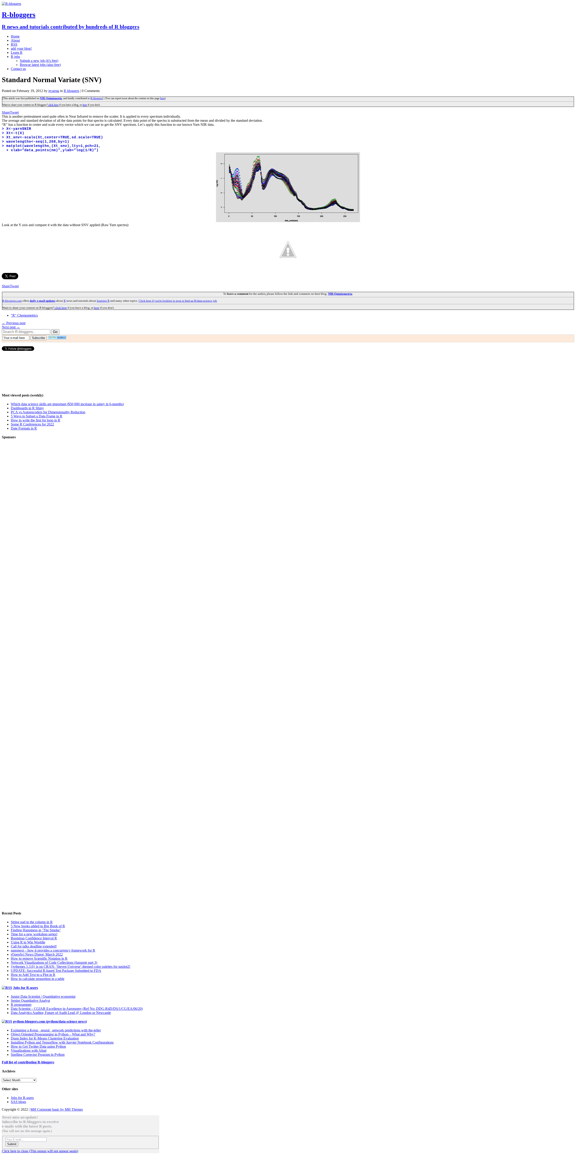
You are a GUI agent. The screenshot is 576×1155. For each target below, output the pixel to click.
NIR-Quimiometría (51, 98)
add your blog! (21, 48)
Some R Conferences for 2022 (32, 424)
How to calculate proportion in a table (37, 979)
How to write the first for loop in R (35, 420)
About (15, 40)
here (162, 98)
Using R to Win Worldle (28, 942)
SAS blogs (18, 1102)
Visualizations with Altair (29, 1050)
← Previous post (13, 323)
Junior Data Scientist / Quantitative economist (43, 996)
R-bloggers (96, 98)
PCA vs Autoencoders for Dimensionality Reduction (48, 412)
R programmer (21, 1004)
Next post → (11, 327)
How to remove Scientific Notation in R (39, 958)
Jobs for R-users (25, 988)
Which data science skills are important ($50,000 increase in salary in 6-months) (67, 404)
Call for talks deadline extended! (34, 946)
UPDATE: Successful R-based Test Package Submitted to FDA (56, 971)
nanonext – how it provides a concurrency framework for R (53, 950)
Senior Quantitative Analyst (30, 1000)
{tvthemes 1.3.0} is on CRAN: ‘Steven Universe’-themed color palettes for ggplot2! (70, 966)
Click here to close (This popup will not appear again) (40, 1151)
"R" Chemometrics (24, 315)
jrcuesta (53, 91)
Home (15, 36)
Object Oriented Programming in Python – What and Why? (53, 1034)
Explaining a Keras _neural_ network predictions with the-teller (56, 1030)
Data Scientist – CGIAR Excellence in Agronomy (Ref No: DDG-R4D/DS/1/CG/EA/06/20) (77, 1009)
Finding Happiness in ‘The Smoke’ (36, 930)
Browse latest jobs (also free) (40, 65)
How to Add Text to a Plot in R (33, 975)
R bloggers (71, 91)
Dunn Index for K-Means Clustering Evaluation (45, 1038)
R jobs (15, 57)
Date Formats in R (24, 428)
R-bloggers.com (12, 300)
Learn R (16, 52)
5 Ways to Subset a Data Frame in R (36, 416)
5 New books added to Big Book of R (38, 926)
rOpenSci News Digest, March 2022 (37, 954)
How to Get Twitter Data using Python (38, 1046)
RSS (14, 44)
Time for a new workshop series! (34, 934)
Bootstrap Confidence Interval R (34, 938)
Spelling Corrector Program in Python (38, 1054)
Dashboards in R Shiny (27, 408)
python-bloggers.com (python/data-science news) (50, 1021)
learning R (103, 300)
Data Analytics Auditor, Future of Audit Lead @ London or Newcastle (61, 1013)
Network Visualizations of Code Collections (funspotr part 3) (54, 962)
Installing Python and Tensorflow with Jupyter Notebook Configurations (62, 1042)
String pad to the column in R (32, 922)
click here (53, 104)
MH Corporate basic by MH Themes (56, 1109)
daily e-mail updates (42, 300)
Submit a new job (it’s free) (39, 61)
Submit (11, 1144)
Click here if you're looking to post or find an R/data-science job (178, 300)
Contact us (18, 69)
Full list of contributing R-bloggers (28, 1062)
